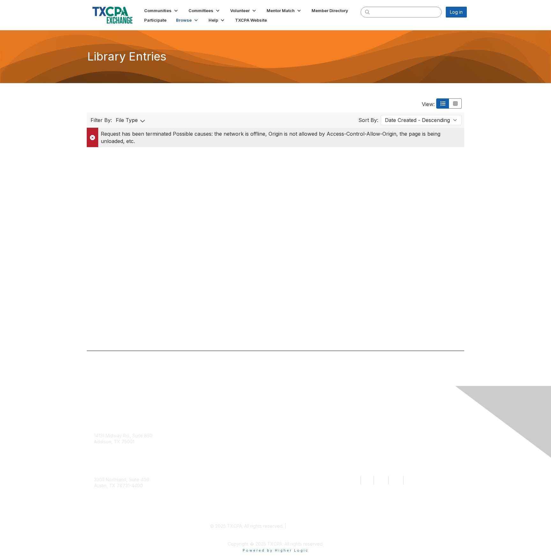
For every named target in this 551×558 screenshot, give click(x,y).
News (346, 433)
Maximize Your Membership (251, 460)
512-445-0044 (109, 504)
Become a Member (240, 420)
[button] (161, 10)
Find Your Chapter (239, 447)
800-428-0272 (110, 460)
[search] (367, 12)
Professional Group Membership (256, 487)
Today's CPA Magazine (367, 447)
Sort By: (368, 120)
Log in (456, 12)
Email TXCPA (107, 454)
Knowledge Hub (358, 420)
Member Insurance (240, 474)
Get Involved (232, 433)
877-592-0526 (109, 498)
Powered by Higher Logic (276, 550)
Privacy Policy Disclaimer (314, 526)
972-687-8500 (110, 466)
